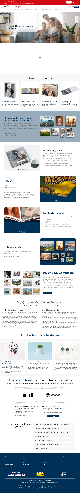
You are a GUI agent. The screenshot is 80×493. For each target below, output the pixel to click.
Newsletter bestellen (9, 464)
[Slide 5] (25, 169)
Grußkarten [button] (42, 9)
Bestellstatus (43, 461)
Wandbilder (25, 462)
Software (7, 462)
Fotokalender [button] (49, 9)
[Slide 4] (23, 169)
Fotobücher (25, 459)
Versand (60, 462)
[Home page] (11, 6)
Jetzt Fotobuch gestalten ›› (53, 416)
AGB (36, 480)
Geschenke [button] (35, 9)
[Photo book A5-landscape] (70, 90)
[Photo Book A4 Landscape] (50, 90)
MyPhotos (43, 464)
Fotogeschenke (26, 464)
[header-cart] (72, 7)
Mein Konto (43, 459)
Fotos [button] (21, 9)
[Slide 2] (20, 169)
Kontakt (6, 459)
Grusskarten (25, 466)
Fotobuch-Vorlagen (9, 461)
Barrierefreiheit (48, 480)
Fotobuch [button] (16, 9)
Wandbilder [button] (27, 9)
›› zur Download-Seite (20, 415)
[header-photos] (70, 7)
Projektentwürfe (44, 462)
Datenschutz (41, 480)
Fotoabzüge (25, 468)
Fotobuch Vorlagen (47, 292)
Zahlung (60, 459)
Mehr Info (69, 2)
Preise (60, 461)
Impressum (31, 480)
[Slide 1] (18, 169)
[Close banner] (74, 2)
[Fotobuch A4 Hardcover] (10, 90)
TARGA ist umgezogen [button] (60, 9)
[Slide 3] (22, 169)
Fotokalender (25, 461)
